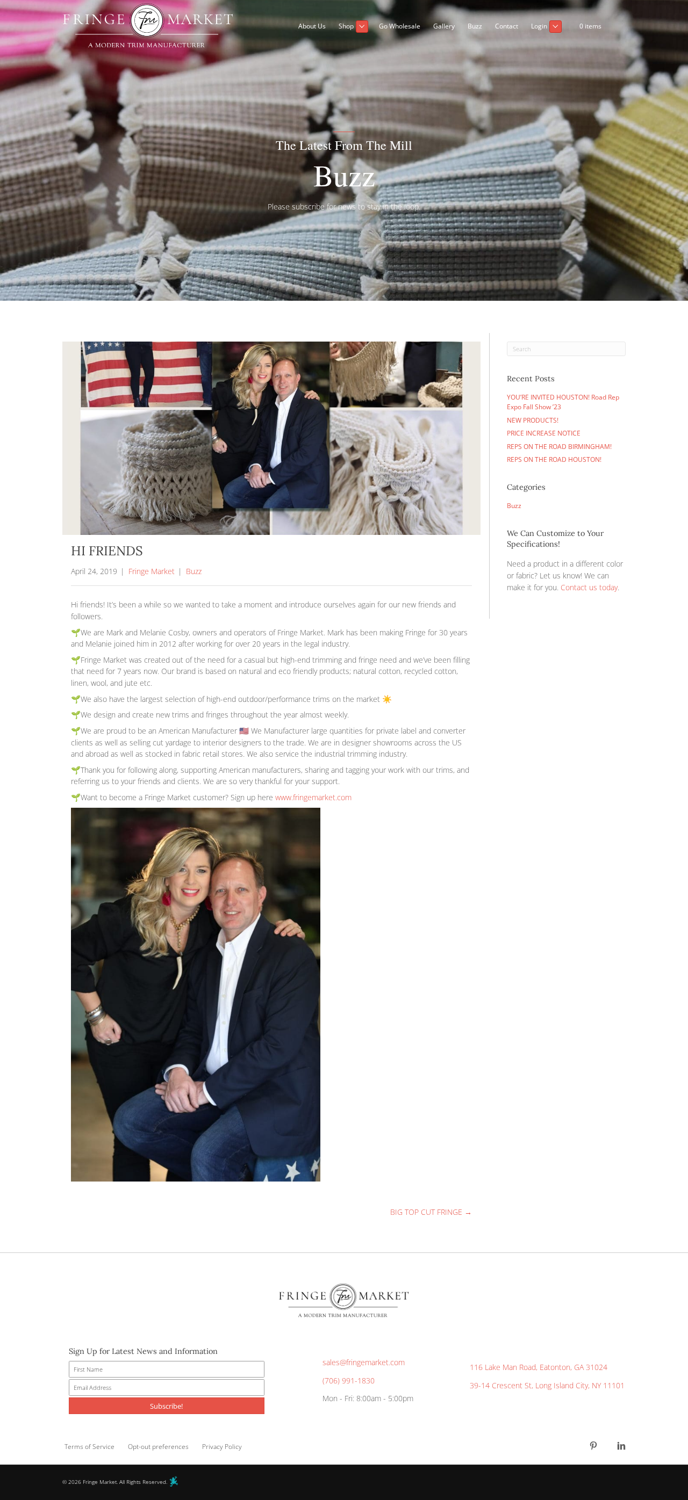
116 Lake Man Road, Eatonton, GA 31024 (538, 1367)
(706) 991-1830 (348, 1380)
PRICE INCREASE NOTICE (543, 433)
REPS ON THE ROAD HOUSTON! (554, 459)
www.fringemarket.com (313, 797)
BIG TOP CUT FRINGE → (431, 1212)
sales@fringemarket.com (363, 1362)
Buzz (194, 571)
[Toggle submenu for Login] (555, 26)
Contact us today (589, 587)
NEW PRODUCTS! (532, 420)
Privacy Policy (222, 1446)
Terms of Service (89, 1446)
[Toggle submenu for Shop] (362, 26)
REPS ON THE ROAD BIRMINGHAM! (559, 446)
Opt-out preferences (158, 1446)
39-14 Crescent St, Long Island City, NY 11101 (547, 1385)
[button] (617, 26)
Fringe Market (151, 571)
